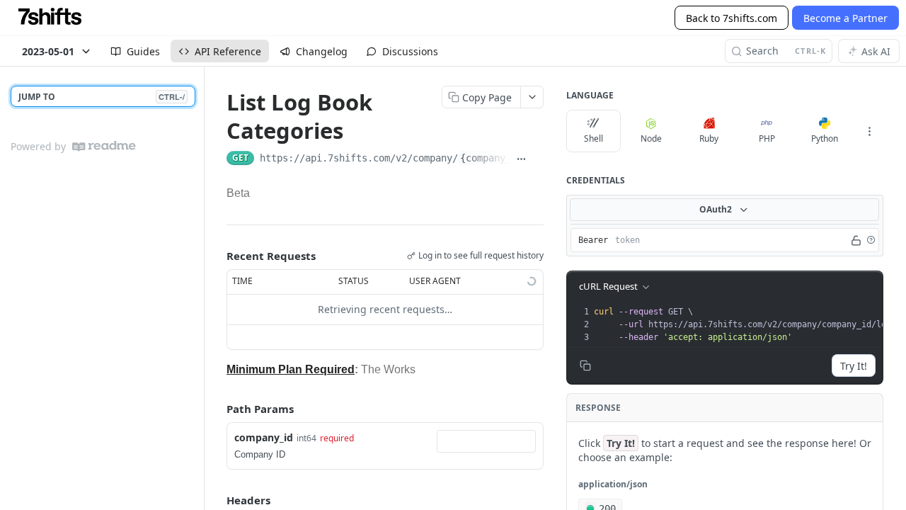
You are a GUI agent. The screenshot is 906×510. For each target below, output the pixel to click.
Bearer (593, 240)
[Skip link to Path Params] (216, 408)
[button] (870, 240)
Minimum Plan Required (290, 369)
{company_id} (494, 158)
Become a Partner (845, 18)
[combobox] (486, 441)
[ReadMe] (104, 146)
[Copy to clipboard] (538, 159)
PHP (767, 138)
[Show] (856, 240)
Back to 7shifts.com (731, 18)
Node (651, 138)
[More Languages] (869, 131)
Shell (593, 138)
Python (824, 138)
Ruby (708, 138)
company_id (263, 437)
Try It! (853, 366)
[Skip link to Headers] (216, 500)
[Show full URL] (521, 159)
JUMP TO (101, 97)
